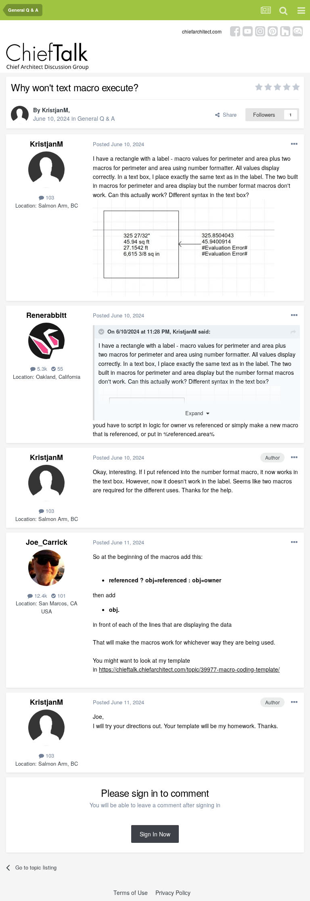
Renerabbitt (46, 315)
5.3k (41, 368)
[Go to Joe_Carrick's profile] (46, 568)
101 (61, 595)
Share (228, 114)
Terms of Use (130, 892)
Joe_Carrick (46, 542)
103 (49, 197)
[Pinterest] (273, 30)
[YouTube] (248, 30)
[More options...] (294, 144)
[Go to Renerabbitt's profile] (46, 341)
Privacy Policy (173, 892)
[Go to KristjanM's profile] (20, 115)
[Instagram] (260, 30)
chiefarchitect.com (202, 31)
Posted (118, 144)
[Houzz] (285, 30)
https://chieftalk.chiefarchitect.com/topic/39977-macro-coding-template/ (189, 669)
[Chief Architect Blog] (298, 30)
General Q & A (96, 118)
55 (59, 368)
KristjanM (55, 110)
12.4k (40, 595)
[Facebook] (235, 30)
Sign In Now (155, 834)
